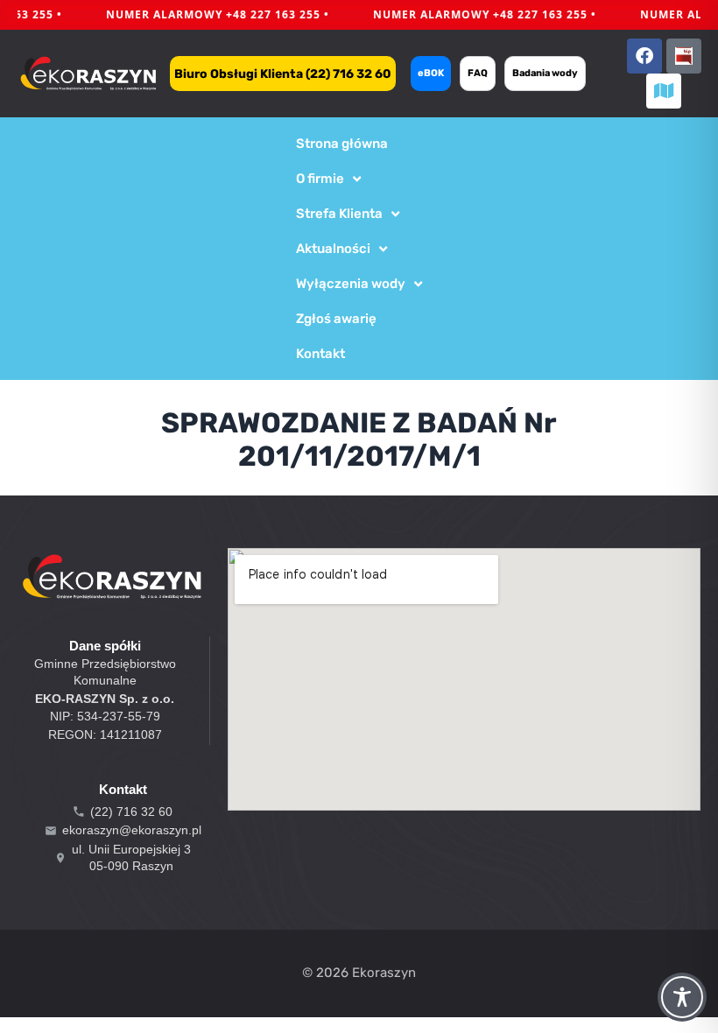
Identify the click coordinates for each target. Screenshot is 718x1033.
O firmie (320, 178)
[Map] (663, 91)
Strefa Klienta (339, 213)
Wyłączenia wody (350, 284)
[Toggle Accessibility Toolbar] (682, 997)
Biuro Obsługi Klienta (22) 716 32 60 (282, 74)
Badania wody (545, 73)
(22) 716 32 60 (131, 812)
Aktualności (333, 248)
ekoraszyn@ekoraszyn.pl (131, 830)
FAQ (478, 73)
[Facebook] (644, 56)
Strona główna (342, 143)
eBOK (431, 73)
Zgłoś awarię (336, 319)
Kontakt (320, 354)
